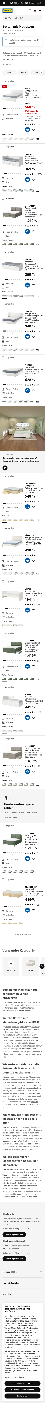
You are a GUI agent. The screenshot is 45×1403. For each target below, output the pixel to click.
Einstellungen (22, 1396)
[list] (22, 966)
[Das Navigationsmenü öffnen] (40, 10)
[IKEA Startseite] (7, 10)
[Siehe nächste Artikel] (42, 966)
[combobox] (21, 18)
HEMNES (15, 1026)
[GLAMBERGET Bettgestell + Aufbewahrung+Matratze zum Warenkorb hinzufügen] (27, 506)
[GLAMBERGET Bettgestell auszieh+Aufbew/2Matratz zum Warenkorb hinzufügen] (27, 910)
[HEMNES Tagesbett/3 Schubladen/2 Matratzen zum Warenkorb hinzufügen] (27, 179)
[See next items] (42, 73)
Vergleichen (9, 81)
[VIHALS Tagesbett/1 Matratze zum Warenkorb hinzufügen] (27, 610)
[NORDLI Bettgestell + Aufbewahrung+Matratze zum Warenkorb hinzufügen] (27, 336)
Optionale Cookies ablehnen (22, 1390)
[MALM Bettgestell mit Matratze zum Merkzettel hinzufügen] (33, 129)
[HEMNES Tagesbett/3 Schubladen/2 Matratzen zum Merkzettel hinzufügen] (33, 179)
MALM (8, 1026)
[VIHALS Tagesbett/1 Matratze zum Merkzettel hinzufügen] (33, 610)
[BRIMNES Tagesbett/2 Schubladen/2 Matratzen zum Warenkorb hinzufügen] (27, 285)
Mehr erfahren (8, 59)
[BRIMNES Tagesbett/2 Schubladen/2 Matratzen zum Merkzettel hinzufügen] (33, 285)
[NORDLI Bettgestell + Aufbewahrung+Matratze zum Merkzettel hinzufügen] (33, 336)
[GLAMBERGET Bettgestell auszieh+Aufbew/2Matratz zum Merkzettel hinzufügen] (33, 910)
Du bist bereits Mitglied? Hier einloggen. (18, 1229)
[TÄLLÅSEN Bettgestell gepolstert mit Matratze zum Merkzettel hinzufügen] (33, 560)
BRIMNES (35, 1026)
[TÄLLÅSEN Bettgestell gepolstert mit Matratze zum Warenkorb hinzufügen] (27, 560)
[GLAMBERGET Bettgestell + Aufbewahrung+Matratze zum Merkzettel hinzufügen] (33, 506)
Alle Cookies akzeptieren (22, 1383)
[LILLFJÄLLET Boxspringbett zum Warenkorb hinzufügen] (27, 231)
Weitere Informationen (14, 1377)
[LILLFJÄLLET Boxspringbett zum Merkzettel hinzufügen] (33, 231)
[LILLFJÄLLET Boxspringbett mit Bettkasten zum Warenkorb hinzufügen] (27, 666)
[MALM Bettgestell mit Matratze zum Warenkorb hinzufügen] (27, 129)
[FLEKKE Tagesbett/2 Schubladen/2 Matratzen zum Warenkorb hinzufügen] (27, 717)
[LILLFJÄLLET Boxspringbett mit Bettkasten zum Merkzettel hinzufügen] (33, 666)
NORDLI (23, 1026)
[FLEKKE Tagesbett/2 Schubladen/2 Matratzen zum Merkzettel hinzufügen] (33, 717)
